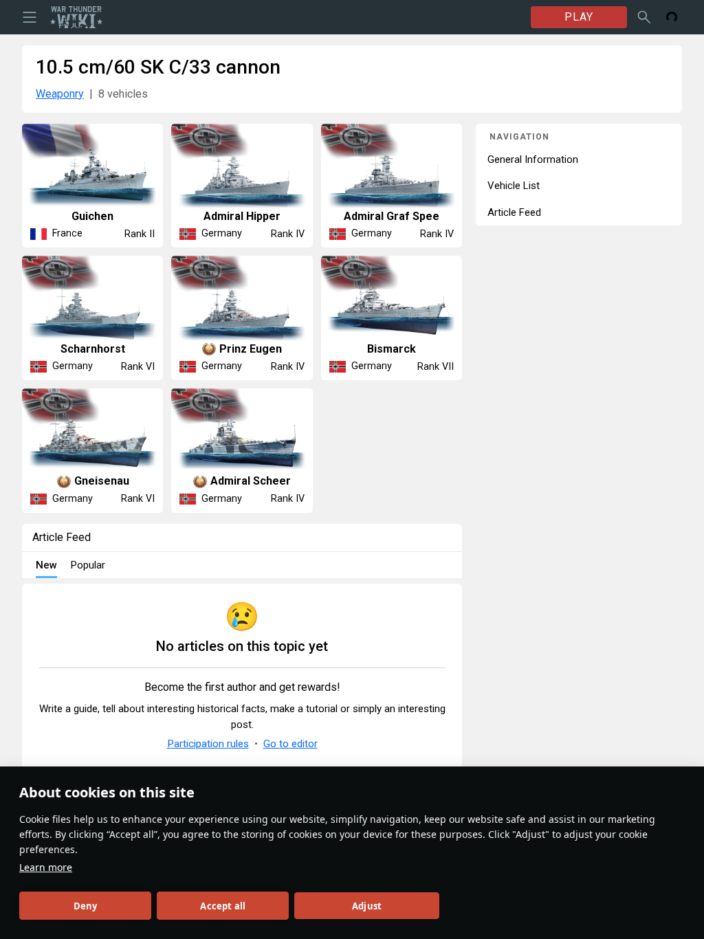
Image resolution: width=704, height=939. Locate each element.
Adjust (367, 906)
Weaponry (60, 93)
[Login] (671, 17)
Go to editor (290, 744)
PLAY (578, 16)
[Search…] (644, 17)
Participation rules (208, 744)
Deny (86, 906)
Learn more (45, 867)
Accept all (222, 906)
